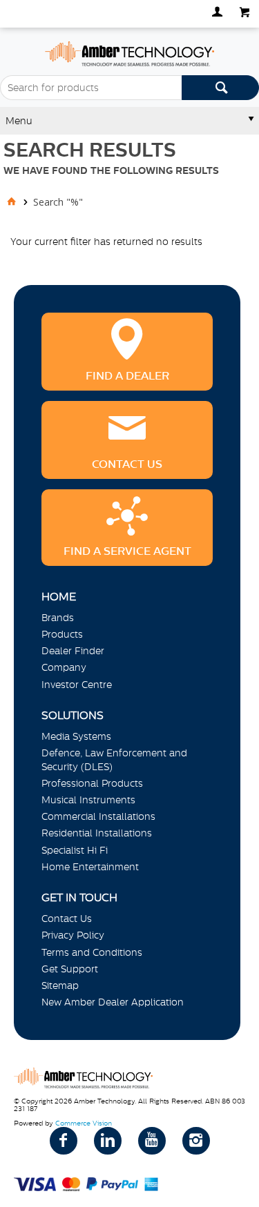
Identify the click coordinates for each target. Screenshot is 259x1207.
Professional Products (92, 783)
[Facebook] (63, 1141)
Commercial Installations (98, 816)
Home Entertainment (90, 866)
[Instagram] (196, 1141)
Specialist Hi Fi (74, 850)
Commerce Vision (83, 1123)
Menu (19, 120)
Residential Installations (96, 832)
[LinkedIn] (108, 1141)
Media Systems (76, 736)
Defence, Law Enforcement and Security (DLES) (114, 759)
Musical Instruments (88, 799)
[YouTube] (152, 1141)
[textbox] (91, 87)
